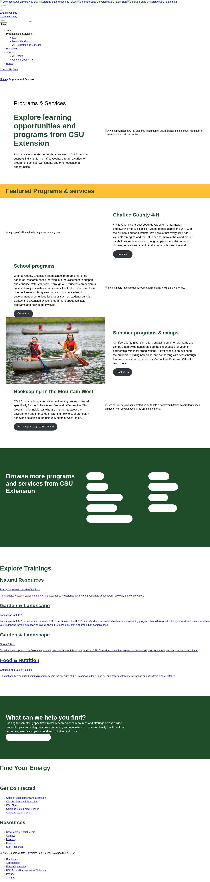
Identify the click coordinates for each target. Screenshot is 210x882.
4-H (14, 37)
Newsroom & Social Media (20, 832)
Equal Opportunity (16, 866)
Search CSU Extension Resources (28, 737)
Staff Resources (15, 847)
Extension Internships (101, 508)
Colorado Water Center (18, 812)
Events (10, 52)
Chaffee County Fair (23, 59)
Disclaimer (12, 859)
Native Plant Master (162, 508)
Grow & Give (159, 476)
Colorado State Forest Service (22, 809)
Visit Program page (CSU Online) (35, 426)
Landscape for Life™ (163, 487)
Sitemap (10, 877)
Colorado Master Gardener (104, 497)
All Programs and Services (26, 45)
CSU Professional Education (22, 801)
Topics (9, 30)
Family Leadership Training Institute (109, 519)
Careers (10, 843)
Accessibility (13, 863)
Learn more (123, 254)
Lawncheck (158, 497)
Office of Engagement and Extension (26, 798)
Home (3, 79)
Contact (10, 835)
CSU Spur (11, 805)
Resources (12, 48)
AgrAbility (95, 476)
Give (15, 69)
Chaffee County (8, 13)
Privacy (10, 874)
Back (3, 24)
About (9, 63)
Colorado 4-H (97, 487)
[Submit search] (30, 6)
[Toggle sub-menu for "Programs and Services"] (33, 34)
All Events (17, 56)
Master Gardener (21, 41)
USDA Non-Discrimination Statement (26, 870)
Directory (11, 839)
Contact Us (6, 69)
